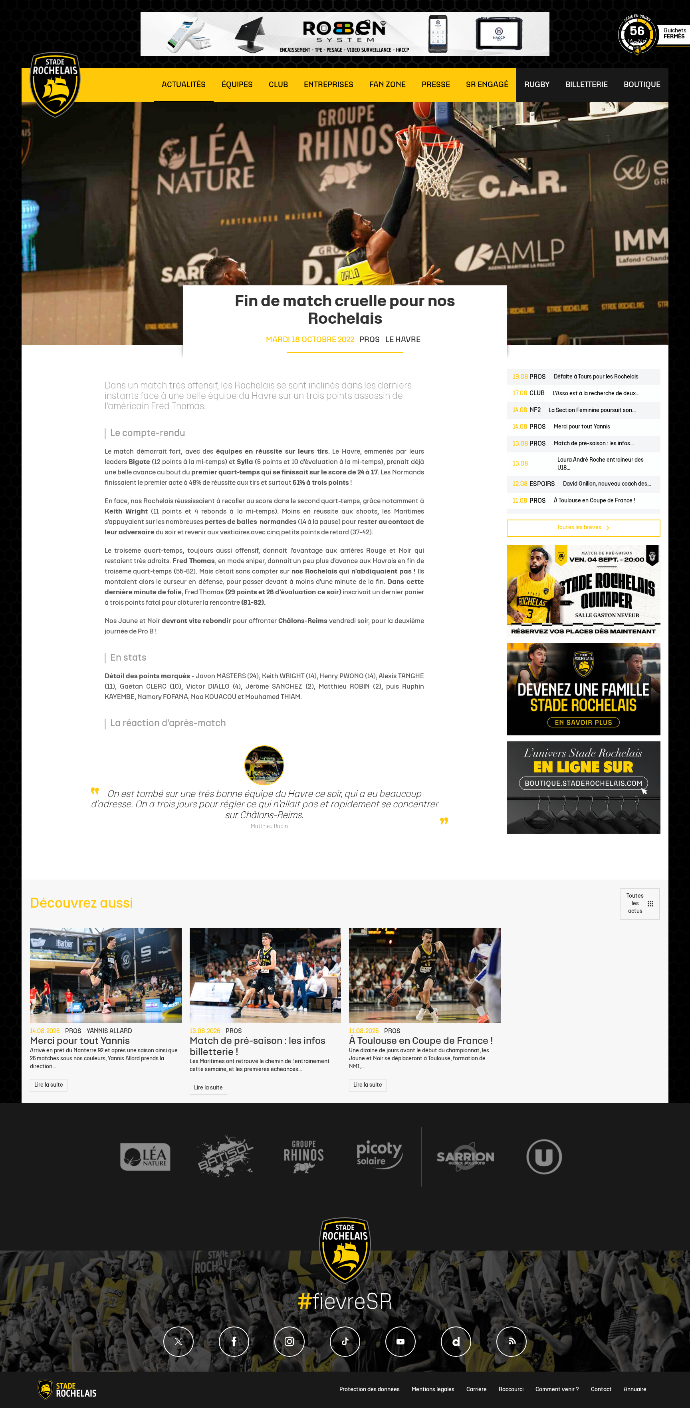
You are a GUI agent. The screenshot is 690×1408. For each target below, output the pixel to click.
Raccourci (511, 1389)
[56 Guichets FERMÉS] (654, 54)
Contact (601, 1389)
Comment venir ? (557, 1389)
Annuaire (635, 1389)
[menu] (184, 85)
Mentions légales (433, 1389)
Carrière (476, 1389)
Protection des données (369, 1389)
